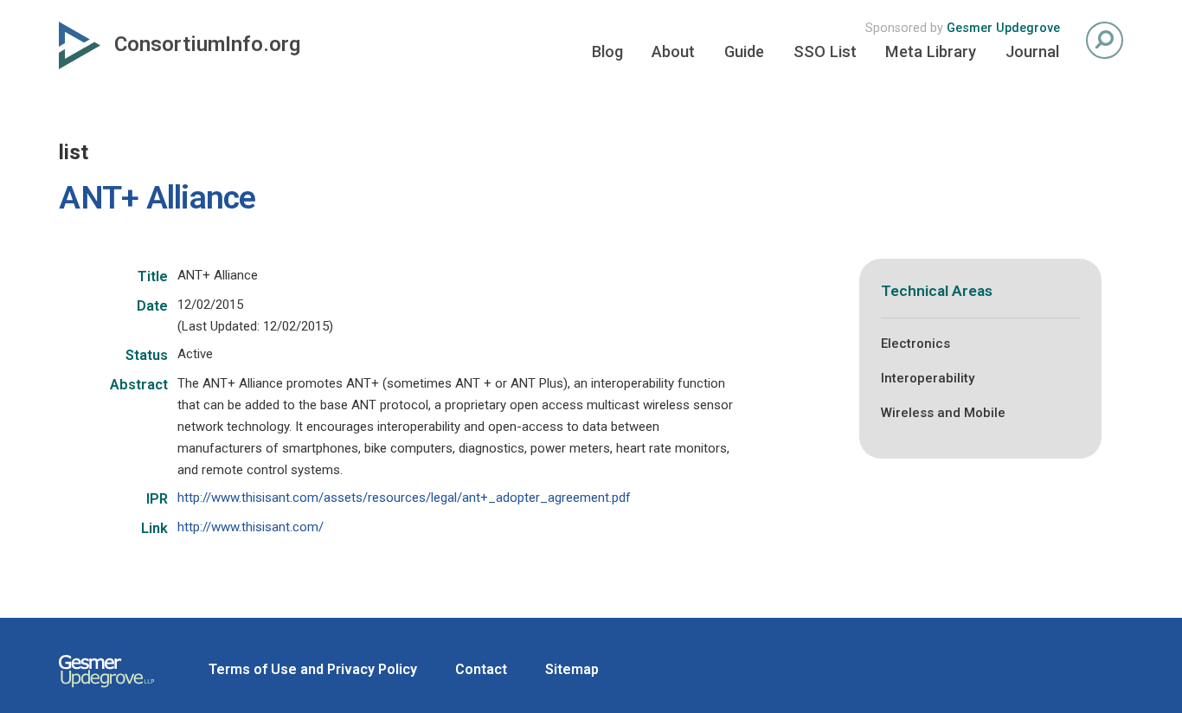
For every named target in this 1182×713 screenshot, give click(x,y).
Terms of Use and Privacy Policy (313, 669)
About (673, 51)
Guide (744, 51)
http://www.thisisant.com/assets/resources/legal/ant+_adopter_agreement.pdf (404, 497)
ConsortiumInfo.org (207, 44)
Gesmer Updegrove (1003, 28)
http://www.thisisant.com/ (250, 527)
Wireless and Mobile (943, 413)
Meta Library (930, 51)
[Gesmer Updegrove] (106, 689)
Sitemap (572, 669)
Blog (607, 51)
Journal (1032, 51)
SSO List (825, 51)
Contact (481, 669)
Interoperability (927, 378)
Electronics (915, 343)
